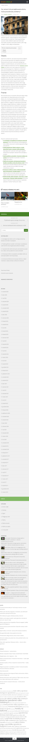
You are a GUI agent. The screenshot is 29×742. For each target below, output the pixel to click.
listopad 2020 (5, 410)
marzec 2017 (5, 479)
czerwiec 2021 (5, 387)
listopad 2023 (5, 334)
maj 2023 (4, 341)
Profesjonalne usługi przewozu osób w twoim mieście (12, 635)
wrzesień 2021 (5, 377)
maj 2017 (4, 472)
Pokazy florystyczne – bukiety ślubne (8, 651)
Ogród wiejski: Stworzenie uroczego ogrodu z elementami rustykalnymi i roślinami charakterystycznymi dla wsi (12, 539)
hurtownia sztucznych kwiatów (12, 696)
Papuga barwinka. (18, 202)
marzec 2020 (5, 436)
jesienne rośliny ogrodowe (13, 702)
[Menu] (27, 2)
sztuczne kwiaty (2, 728)
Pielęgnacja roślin (6, 516)
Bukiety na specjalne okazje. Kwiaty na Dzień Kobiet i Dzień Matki (14, 653)
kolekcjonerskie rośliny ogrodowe (14, 704)
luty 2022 (4, 360)
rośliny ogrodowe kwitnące (10, 722)
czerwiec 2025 (5, 318)
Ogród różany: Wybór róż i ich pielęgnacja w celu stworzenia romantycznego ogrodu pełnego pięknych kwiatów (14, 549)
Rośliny (4, 520)
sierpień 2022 (5, 347)
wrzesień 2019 (5, 442)
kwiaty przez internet (19, 711)
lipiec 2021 (4, 383)
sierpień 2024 (5, 324)
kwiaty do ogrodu (5, 709)
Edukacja (4, 510)
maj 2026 (4, 298)
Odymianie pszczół (4, 671)
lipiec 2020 (4, 423)
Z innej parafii (4, 5)
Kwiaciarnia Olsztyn (5, 706)
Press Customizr (21, 740)
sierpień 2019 (5, 446)
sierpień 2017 (5, 462)
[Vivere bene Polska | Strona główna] (8, 2)
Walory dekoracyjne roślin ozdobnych (6, 730)
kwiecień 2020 (5, 433)
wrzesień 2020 (5, 416)
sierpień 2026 (5, 291)
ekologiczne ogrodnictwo (7, 693)
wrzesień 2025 (5, 308)
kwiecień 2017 (5, 475)
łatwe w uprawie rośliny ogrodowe (20, 733)
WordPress (11, 740)
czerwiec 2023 (5, 337)
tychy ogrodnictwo (17, 728)
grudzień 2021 (5, 367)
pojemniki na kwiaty (12, 718)
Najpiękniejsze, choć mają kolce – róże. (8, 656)
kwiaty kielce (13, 708)
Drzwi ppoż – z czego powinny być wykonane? (15, 592)
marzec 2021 (5, 396)
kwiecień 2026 (5, 301)
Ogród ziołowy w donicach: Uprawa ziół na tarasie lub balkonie (13, 630)
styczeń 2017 (5, 485)
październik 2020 (6, 413)
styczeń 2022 (5, 364)
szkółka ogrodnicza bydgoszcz (10, 725)
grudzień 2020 (5, 406)
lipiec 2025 (4, 314)
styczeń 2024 (5, 331)
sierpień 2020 (5, 419)
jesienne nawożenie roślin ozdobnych (11, 701)
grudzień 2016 (5, 488)
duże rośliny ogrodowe (20, 691)
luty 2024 (4, 327)
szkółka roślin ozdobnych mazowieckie (17, 726)
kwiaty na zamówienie (10, 711)
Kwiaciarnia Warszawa (15, 706)
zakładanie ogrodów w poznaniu (7, 733)
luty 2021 (4, 400)
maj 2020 (4, 429)
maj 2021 (4, 390)
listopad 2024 (5, 321)
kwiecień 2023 (5, 344)
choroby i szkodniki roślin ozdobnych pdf (6, 691)
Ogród (3, 513)
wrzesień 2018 (5, 449)
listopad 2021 (5, 370)
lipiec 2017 (4, 465)
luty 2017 (4, 482)
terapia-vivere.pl (8, 14)
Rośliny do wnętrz (6, 526)
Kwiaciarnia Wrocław (25, 706)
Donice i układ (5, 506)
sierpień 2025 (5, 311)
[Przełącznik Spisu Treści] (18, 48)
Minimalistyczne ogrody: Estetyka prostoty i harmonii (11, 615)
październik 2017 (6, 456)
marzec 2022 (5, 357)
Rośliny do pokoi (6, 523)
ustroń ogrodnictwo (25, 728)
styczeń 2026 (5, 304)
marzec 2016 (5, 492)
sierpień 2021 (5, 380)
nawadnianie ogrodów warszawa (10, 713)
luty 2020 (4, 439)
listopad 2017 (5, 452)
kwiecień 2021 (5, 393)
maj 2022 (4, 350)
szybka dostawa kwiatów (9, 728)
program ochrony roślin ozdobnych (12, 719)
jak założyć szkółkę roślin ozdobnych (16, 698)
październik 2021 (6, 373)
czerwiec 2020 (5, 426)
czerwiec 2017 (5, 469)
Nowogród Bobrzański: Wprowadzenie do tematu (11, 633)
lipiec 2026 (4, 295)
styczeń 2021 (5, 403)
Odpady (4, 50)
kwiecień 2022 (5, 354)
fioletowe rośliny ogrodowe (20, 693)
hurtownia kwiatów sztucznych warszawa (12, 694)
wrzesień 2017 (5, 459)
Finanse (4, 51)
